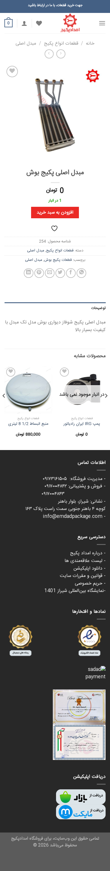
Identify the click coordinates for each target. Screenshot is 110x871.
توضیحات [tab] (98, 308)
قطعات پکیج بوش (58, 260)
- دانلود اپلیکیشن (89, 568)
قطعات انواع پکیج (61, 43)
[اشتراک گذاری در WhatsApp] (81, 273)
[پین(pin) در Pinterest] (39, 273)
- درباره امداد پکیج (88, 553)
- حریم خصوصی (90, 583)
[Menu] (102, 23)
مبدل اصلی (26, 43)
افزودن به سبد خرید (55, 212)
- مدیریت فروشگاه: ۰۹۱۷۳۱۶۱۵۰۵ (74, 479)
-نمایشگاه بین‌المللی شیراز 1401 (75, 591)
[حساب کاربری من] (24, 23)
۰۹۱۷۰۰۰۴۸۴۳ (74, 494)
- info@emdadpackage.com (74, 516)
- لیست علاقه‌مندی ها (85, 561)
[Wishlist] (39, 23)
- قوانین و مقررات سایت (83, 576)
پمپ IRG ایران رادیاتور (81, 424)
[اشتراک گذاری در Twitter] (60, 273)
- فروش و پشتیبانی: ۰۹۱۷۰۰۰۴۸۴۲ (75, 486)
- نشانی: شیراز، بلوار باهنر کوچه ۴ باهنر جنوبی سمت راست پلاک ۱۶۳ (65, 505)
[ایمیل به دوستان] (50, 273)
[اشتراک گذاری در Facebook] (71, 273)
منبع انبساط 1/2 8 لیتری (28, 424)
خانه (90, 43)
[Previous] (106, 407)
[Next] (4, 407)
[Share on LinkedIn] (28, 273)
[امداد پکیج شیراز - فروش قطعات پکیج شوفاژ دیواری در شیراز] (70, 23)
